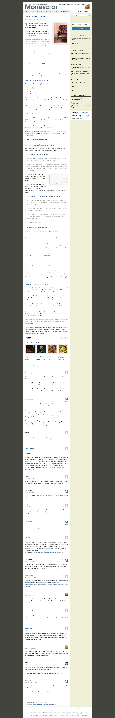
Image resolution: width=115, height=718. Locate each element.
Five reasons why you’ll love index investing (81, 53)
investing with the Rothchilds (57, 119)
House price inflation (36, 190)
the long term (47, 255)
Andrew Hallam (29, 448)
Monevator (80, 708)
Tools (72, 4)
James (27, 476)
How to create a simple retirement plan (80, 71)
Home (26, 11)
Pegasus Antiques (29, 610)
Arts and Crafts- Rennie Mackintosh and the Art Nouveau (47, 552)
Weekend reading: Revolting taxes (39, 702)
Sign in (89, 4)
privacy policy (68, 715)
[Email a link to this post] (61, 337)
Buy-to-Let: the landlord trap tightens (79, 82)
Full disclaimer (61, 715)
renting (43, 63)
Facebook (82, 116)
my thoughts (84, 112)
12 (62, 594)
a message (80, 118)
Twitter (78, 116)
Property (55, 11)
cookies (78, 715)
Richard (27, 537)
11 (62, 575)
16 (62, 662)
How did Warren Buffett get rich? (78, 55)
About (60, 4)
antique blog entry (38, 154)
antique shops (28, 628)
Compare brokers (65, 11)
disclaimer (86, 113)
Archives (63, 4)
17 (62, 681)
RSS (87, 116)
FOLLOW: (79, 11)
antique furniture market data (32, 329)
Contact (68, 4)
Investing (39, 11)
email (87, 115)
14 (62, 628)
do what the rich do (42, 119)
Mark (26, 594)
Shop (75, 4)
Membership (84, 4)
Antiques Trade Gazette (39, 196)
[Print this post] (66, 337)
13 (62, 610)
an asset (49, 139)
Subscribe (78, 4)
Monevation (47, 11)
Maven (66, 401)
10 (62, 559)
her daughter (32, 35)
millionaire (41, 109)
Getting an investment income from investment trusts (45, 704)
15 (62, 646)
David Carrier (29, 575)
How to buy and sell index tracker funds (80, 45)
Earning (32, 11)
